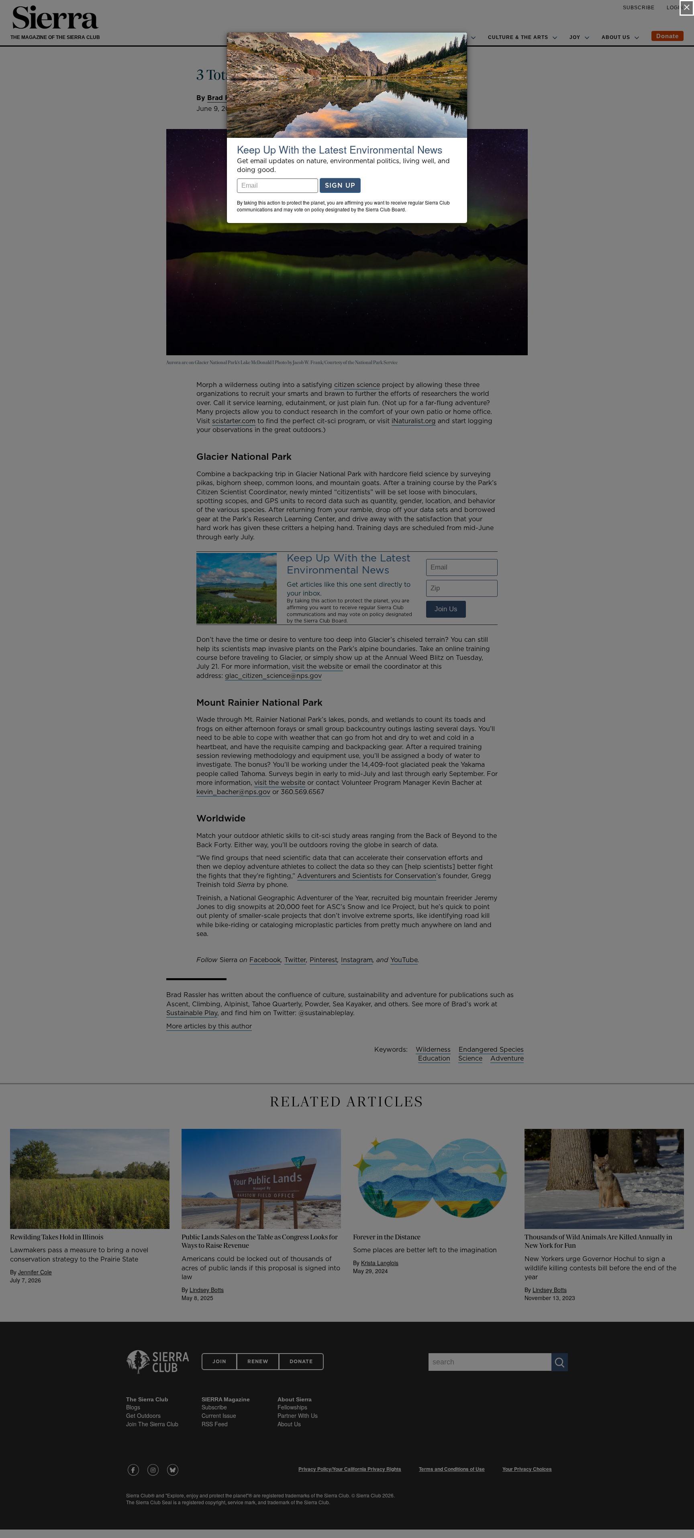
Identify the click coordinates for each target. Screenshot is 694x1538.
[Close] (687, 8)
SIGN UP (340, 185)
